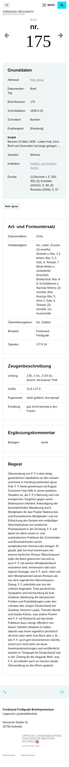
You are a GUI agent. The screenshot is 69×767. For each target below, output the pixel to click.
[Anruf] (6, 692)
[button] (62, 5)
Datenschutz (28, 755)
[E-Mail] (6, 5)
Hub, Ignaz (37, 79)
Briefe (33, 19)
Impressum (9, 755)
